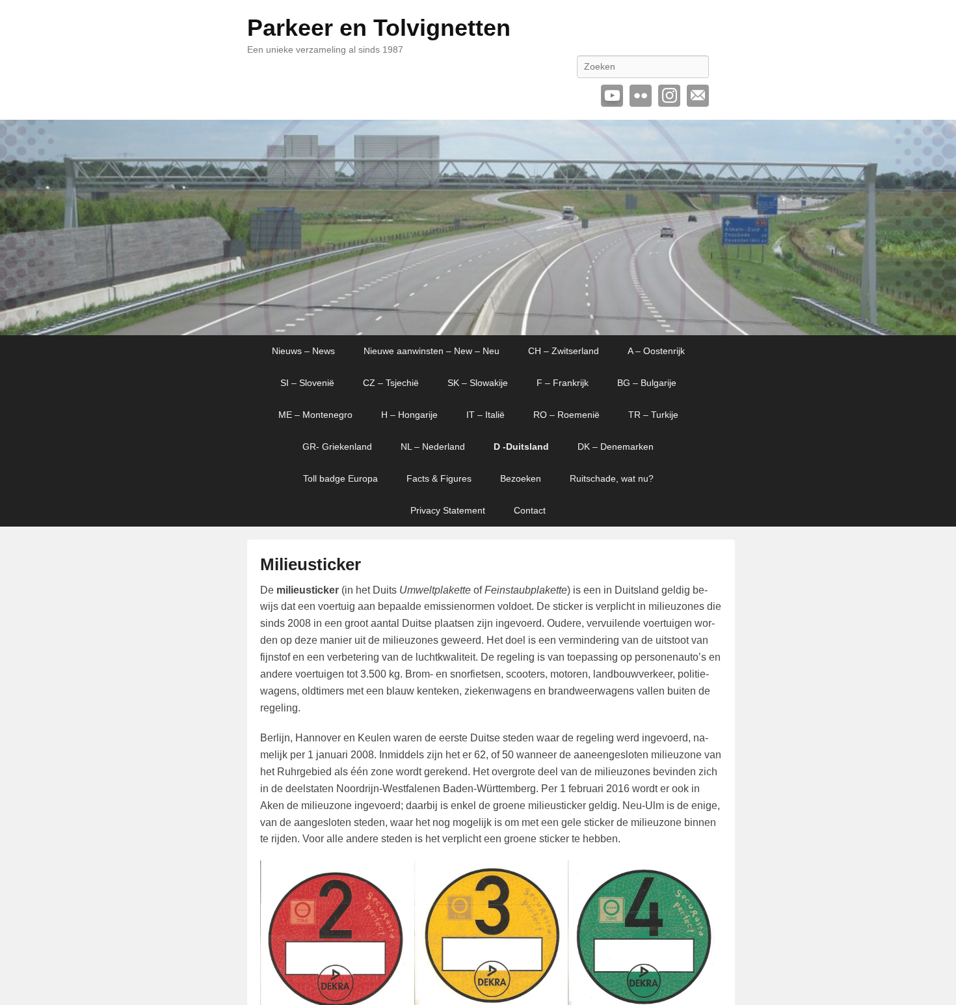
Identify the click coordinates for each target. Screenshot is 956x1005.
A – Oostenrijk (656, 351)
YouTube (612, 96)
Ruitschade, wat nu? (612, 478)
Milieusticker (310, 564)
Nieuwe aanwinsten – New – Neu (431, 351)
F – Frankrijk (563, 383)
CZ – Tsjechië (391, 383)
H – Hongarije (409, 414)
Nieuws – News (303, 351)
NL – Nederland (433, 446)
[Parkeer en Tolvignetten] (478, 228)
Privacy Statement (447, 510)
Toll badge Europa (340, 478)
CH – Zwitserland (563, 351)
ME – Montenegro (315, 414)
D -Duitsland (521, 446)
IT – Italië (485, 414)
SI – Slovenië (307, 383)
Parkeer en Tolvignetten (379, 27)
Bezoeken (520, 478)
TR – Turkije (653, 414)
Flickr (641, 96)
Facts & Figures (438, 478)
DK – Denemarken (616, 446)
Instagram (669, 96)
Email (698, 96)
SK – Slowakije (477, 383)
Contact (530, 510)
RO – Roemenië (566, 414)
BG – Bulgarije (646, 383)
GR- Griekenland (337, 446)
